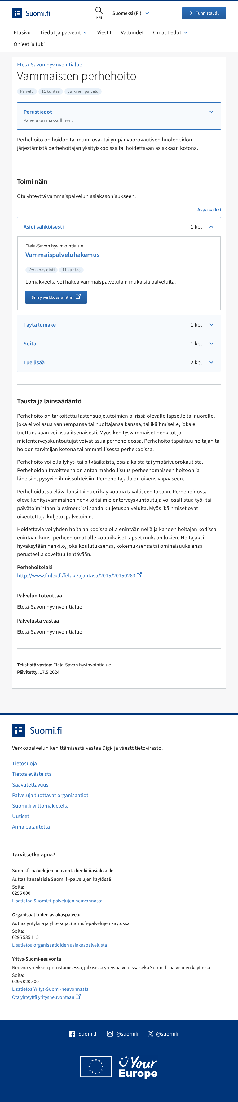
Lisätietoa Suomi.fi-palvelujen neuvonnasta (57, 901)
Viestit (104, 32)
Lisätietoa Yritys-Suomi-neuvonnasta (50, 989)
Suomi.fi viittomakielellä (40, 806)
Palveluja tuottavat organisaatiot (50, 795)
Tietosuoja (24, 763)
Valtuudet (132, 32)
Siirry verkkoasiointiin (59, 298)
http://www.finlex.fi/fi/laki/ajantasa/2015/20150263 (79, 576)
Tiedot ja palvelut (60, 32)
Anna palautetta (31, 827)
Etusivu (22, 32)
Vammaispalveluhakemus (62, 255)
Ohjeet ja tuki (29, 44)
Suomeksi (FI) (126, 13)
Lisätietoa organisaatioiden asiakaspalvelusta (59, 945)
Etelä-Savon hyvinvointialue (49, 65)
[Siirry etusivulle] (36, 13)
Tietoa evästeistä (32, 774)
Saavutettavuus (30, 785)
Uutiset (20, 816)
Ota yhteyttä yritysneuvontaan (53, 997)
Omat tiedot (167, 32)
